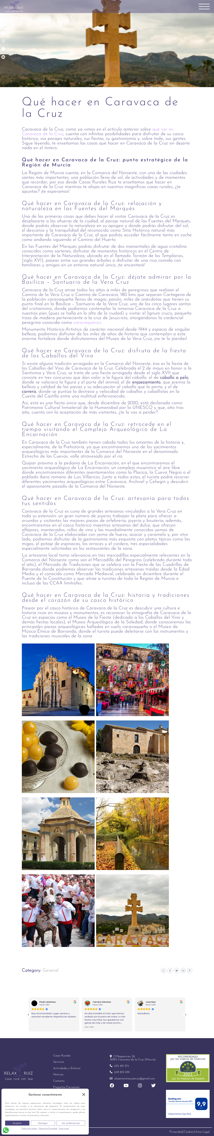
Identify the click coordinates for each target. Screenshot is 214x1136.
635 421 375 (121, 1066)
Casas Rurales (61, 1055)
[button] (83, 1094)
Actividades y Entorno (66, 1068)
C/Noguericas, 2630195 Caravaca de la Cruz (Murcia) (133, 1058)
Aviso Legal (64, 1128)
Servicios (58, 1061)
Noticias (58, 1074)
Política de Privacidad (48, 1128)
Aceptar (17, 1123)
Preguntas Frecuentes (66, 1087)
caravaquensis (87, 322)
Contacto (58, 1081)
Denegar (43, 1123)
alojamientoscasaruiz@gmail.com (134, 1078)
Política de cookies (29, 1128)
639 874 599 (122, 1072)
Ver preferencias (71, 1123)
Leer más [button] (70, 1027)
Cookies (189, 1131)
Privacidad (176, 1131)
